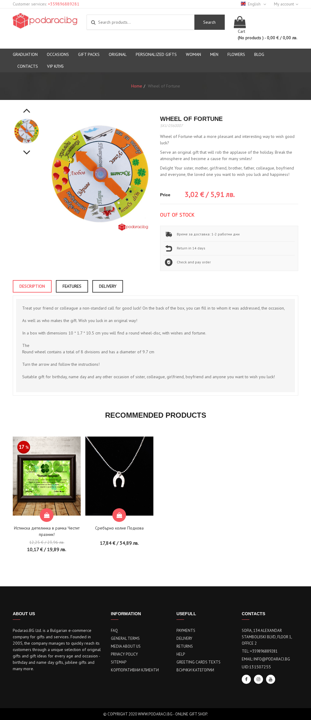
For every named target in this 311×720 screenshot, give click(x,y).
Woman (193, 54)
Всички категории (195, 670)
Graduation (25, 54)
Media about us (126, 646)
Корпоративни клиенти (135, 670)
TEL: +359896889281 (260, 651)
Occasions (58, 54)
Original (118, 54)
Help (180, 654)
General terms (125, 638)
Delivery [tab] (107, 286)
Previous (27, 107)
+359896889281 (63, 4)
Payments (185, 630)
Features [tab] (72, 286)
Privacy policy (124, 654)
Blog (259, 54)
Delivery (184, 638)
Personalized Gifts (156, 54)
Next (27, 149)
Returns (184, 646)
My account (284, 4)
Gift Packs (89, 54)
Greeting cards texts (198, 662)
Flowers (236, 54)
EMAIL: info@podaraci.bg (266, 659)
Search (209, 22)
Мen (214, 54)
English (255, 4)
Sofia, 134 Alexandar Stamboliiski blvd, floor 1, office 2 (267, 637)
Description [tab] (32, 286)
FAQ (114, 630)
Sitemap (118, 662)
